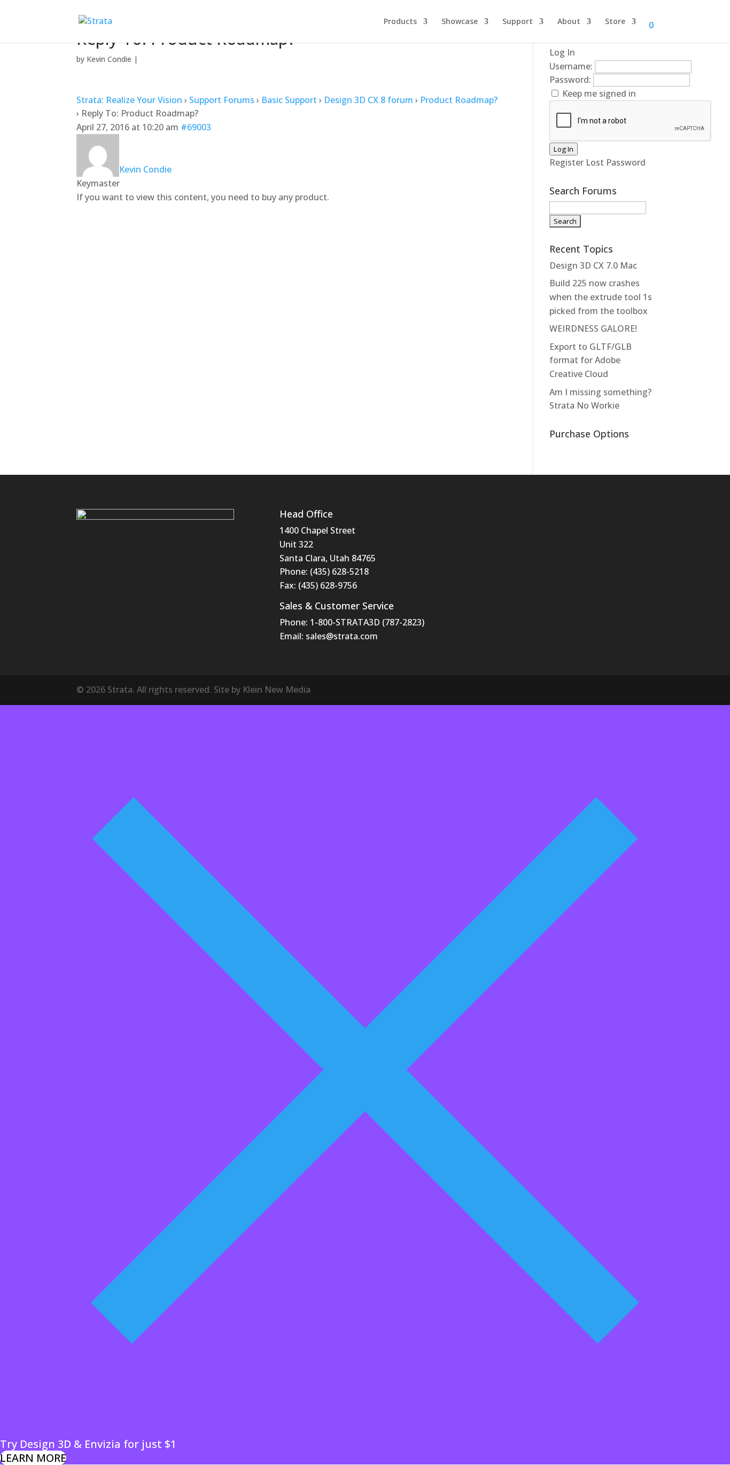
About (568, 22)
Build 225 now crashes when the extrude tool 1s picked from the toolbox (600, 296)
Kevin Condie (109, 59)
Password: (571, 79)
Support (517, 22)
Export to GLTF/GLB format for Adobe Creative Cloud (590, 360)
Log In (563, 149)
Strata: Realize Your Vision (129, 100)
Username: (572, 66)
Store (615, 22)
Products (400, 22)
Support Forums (221, 100)
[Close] (365, 1430)
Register (566, 162)
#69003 (196, 127)
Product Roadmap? (459, 100)
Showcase (459, 22)
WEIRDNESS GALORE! (593, 328)
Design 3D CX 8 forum (368, 100)
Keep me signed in (599, 93)
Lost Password (616, 162)
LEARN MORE (33, 1458)
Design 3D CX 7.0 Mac (593, 265)
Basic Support (289, 100)
